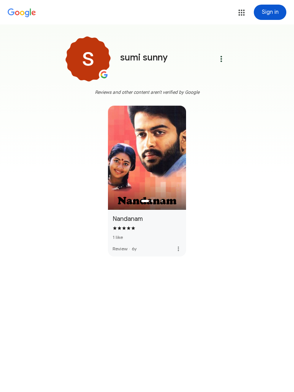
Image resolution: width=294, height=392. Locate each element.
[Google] (22, 13)
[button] (241, 12)
